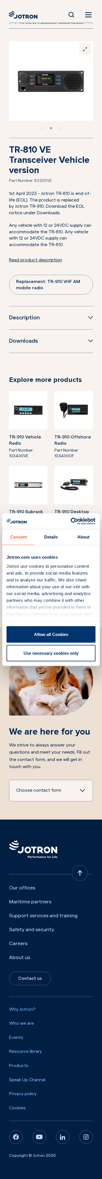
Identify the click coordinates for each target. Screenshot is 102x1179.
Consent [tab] (18, 537)
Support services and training (43, 915)
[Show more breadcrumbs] (15, 22)
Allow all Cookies (51, 634)
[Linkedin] (62, 1137)
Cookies (17, 1108)
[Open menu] (87, 15)
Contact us (30, 978)
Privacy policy (23, 1093)
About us (19, 957)
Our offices (22, 887)
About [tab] (83, 537)
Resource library (25, 1051)
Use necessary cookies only (51, 652)
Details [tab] (51, 537)
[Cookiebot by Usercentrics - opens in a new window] (71, 521)
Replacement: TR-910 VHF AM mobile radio (48, 284)
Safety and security (31, 929)
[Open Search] (71, 15)
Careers (18, 943)
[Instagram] (86, 1137)
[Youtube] (39, 1137)
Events (16, 1037)
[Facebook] (16, 1137)
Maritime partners (30, 901)
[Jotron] (25, 15)
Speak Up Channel (27, 1080)
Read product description (35, 260)
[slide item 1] (51, 128)
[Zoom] (85, 49)
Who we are (21, 1023)
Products (18, 1065)
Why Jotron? (22, 1009)
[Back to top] (80, 873)
